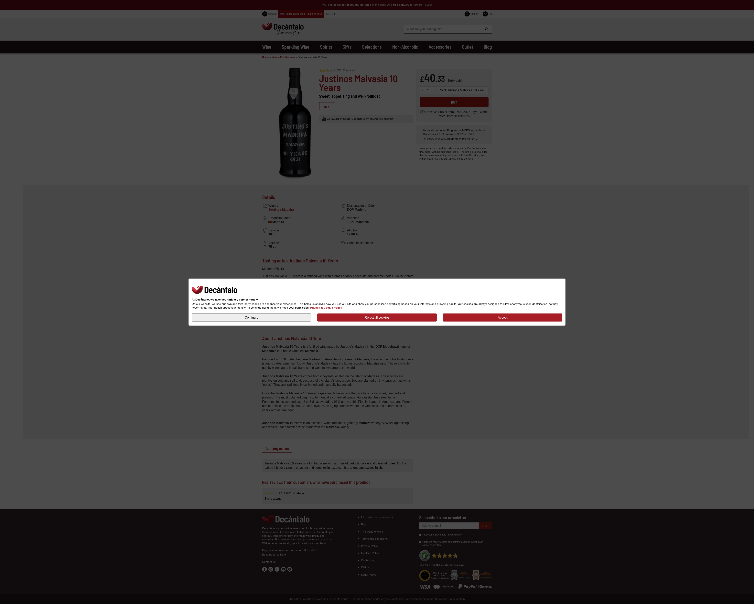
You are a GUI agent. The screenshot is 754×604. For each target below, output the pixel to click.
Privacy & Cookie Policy (326, 307)
